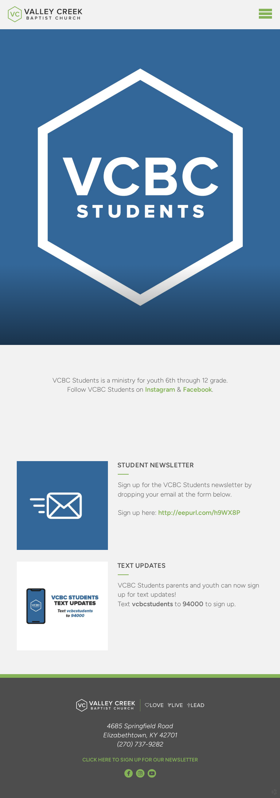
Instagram (160, 389)
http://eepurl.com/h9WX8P (199, 513)
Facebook (197, 389)
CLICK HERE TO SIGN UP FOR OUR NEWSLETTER (140, 760)
